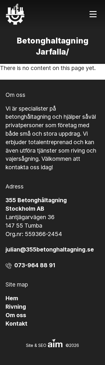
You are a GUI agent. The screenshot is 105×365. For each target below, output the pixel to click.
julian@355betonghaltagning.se (50, 249)
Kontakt (16, 323)
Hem (12, 298)
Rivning (16, 306)
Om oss (16, 315)
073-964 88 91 (34, 265)
